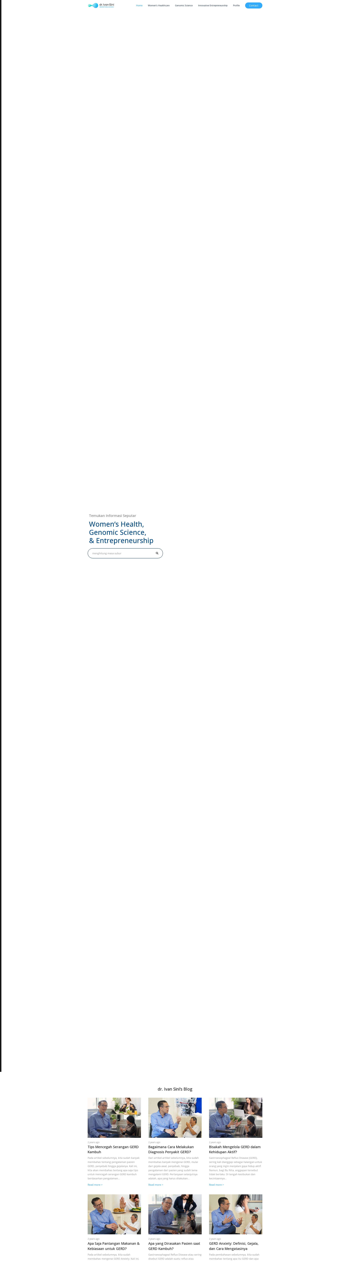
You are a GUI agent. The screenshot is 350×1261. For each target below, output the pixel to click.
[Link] (101, 5)
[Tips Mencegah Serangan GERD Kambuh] (114, 1099)
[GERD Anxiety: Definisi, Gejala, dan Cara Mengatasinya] (235, 1196)
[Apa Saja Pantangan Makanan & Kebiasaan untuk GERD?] (114, 1196)
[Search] (157, 553)
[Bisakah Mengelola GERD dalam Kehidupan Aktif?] (235, 1099)
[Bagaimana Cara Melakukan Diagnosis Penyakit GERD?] (175, 1099)
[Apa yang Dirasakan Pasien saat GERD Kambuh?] (175, 1196)
